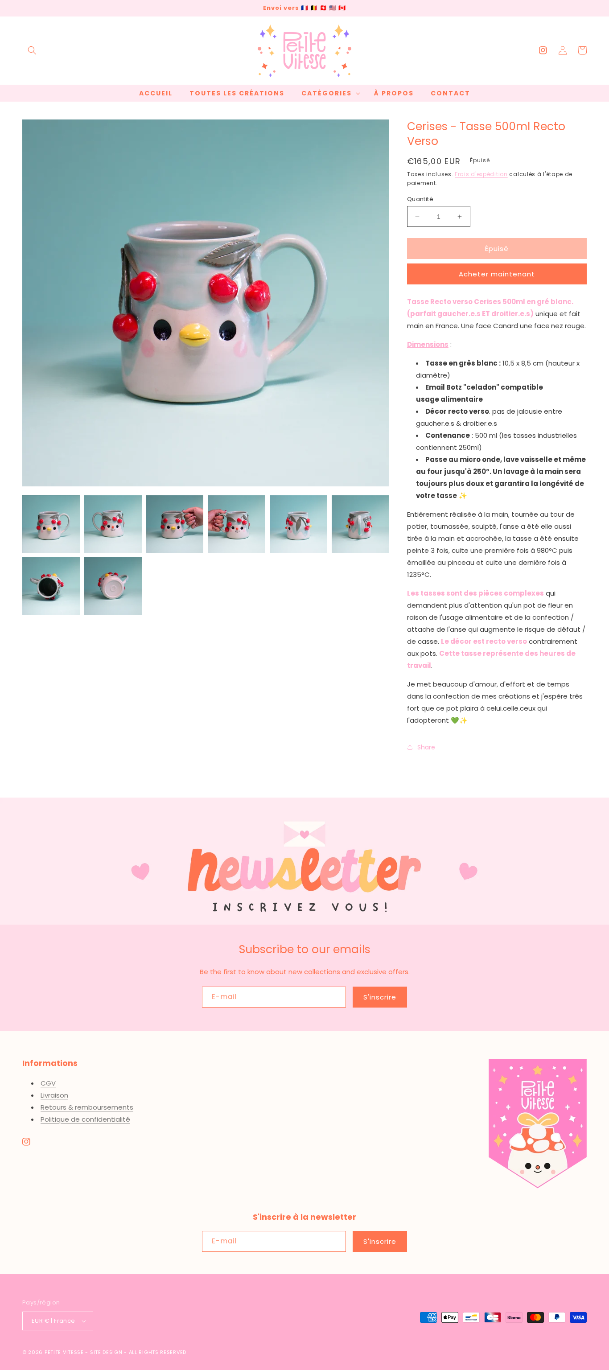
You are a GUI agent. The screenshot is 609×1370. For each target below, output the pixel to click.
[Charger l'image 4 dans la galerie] (236, 524)
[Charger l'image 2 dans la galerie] (113, 524)
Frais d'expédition (481, 174)
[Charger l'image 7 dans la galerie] (51, 586)
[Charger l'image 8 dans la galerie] (113, 586)
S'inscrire (379, 997)
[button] (32, 50)
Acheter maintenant (497, 274)
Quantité (420, 199)
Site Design (106, 1352)
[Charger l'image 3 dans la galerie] (175, 524)
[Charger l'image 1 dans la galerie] (51, 524)
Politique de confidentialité (85, 1119)
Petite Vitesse (64, 1352)
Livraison (54, 1095)
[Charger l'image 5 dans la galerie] (298, 524)
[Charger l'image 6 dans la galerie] (360, 524)
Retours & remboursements (87, 1107)
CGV (48, 1083)
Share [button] (426, 747)
